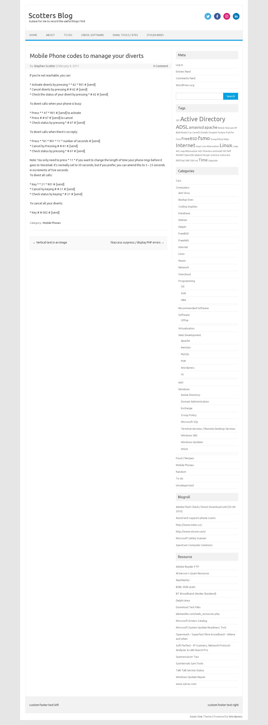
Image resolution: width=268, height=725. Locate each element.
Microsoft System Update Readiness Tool (201, 627)
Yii (182, 374)
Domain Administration (195, 401)
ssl (196, 160)
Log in (179, 64)
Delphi (204, 132)
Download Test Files (188, 607)
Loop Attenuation (188, 151)
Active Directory (202, 119)
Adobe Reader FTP (187, 566)
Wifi (180, 382)
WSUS (184, 448)
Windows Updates (192, 442)
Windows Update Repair (190, 676)
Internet (185, 145)
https (226, 139)
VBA (183, 299)
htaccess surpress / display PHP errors (137, 242)
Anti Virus (184, 192)
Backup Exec (185, 199)
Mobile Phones (52, 222)
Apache (185, 340)
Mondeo (207, 151)
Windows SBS (189, 435)
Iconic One (196, 716)
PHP (183, 360)
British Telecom (226, 128)
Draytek (213, 132)
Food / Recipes (185, 458)
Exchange (186, 408)
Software (184, 314)
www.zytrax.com (186, 683)
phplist (198, 155)
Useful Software (92, 35)
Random (181, 471)
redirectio (225, 155)
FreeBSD (189, 138)
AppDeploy (182, 579)
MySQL (185, 354)
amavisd (196, 127)
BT (235, 128)
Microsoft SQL (189, 421)
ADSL (182, 127)
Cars (178, 180)
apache (211, 127)
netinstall (217, 151)
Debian (182, 219)
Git (182, 286)
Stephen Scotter (44, 66)
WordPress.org (185, 85)
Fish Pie (230, 132)
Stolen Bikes (155, 35)
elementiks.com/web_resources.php (198, 613)
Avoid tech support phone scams (196, 517)
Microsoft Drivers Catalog (191, 620)
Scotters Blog (50, 15)
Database (184, 213)
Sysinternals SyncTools (189, 663)
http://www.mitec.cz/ (189, 524)
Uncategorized (185, 485)
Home (33, 35)
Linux (226, 145)
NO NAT (227, 151)
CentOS (196, 132)
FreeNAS (183, 240)
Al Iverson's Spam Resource (192, 573)
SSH (192, 160)
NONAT (180, 155)
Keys (198, 146)
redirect (214, 155)
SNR (187, 160)
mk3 (200, 151)
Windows (184, 389)
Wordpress (188, 367)
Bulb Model (182, 132)
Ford (178, 139)
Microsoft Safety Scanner (191, 538)
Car (190, 132)
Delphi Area (183, 600)
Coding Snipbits (187, 206)
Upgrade (213, 160)
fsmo (204, 138)
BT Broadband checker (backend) (196, 593)
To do (68, 35)
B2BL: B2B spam (185, 586)
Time (203, 160)
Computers (182, 187)
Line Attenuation (210, 146)
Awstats (186, 347)
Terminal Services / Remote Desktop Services (208, 428)
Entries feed (183, 71)
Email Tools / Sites (125, 35)
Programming (186, 280)
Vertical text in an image (50, 242)
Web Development (189, 335)
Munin (182, 260)
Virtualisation (186, 328)
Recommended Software (193, 308)
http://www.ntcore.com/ (191, 531)
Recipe (206, 155)
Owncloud (184, 274)
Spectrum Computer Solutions (194, 545)
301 (178, 120)
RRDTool (180, 160)
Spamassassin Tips (187, 656)
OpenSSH (189, 155)
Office (184, 320)
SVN (183, 293)
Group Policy (216, 139)
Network (183, 267)
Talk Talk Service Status (190, 670)
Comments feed (185, 78)
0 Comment (160, 66)
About (50, 35)
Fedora (221, 132)
